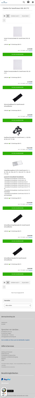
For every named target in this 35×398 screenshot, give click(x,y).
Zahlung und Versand (6, 352)
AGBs (2, 360)
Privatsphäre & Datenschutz (8, 355)
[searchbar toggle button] (24, 2)
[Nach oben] (30, 395)
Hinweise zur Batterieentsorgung (9, 357)
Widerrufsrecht (5, 353)
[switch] (4, 395)
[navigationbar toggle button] (33, 2)
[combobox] (15, 16)
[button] (4, 16)
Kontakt (3, 324)
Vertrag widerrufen (7, 391)
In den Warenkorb (17, 54)
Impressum (4, 322)
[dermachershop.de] (3, 2)
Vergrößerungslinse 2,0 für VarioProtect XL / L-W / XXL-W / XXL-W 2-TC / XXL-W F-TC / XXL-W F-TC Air (17, 172)
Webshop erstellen (12, 395)
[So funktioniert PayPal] (5, 379)
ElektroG (3, 358)
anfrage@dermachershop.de (8, 336)
